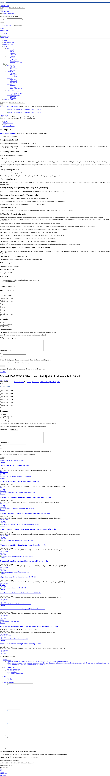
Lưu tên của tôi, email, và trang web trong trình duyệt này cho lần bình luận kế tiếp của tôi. (26, 360)
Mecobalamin (35, 382)
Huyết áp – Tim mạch (16, 62)
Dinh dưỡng (10, 71)
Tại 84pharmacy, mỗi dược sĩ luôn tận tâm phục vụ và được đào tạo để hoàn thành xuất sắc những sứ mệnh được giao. (39, 661)
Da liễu (12, 50)
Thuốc (8, 106)
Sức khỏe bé (13, 70)
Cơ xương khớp (14, 61)
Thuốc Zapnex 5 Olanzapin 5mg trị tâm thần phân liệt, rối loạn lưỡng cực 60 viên (29, 626)
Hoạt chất (13, 85)
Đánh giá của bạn (5, 338)
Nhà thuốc (13, 96)
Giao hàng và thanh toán (13, 670)
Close (1, 769)
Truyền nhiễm (14, 59)
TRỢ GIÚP (6, 676)
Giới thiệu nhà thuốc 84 (13, 669)
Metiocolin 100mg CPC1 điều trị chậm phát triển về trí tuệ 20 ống (23, 545)
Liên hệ (9, 678)
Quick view (3, 475)
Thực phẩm (13, 76)
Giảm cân (13, 79)
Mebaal (29, 382)
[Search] (1, 10)
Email (2, 356)
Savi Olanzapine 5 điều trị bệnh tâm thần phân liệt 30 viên (20, 593)
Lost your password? (5, 25)
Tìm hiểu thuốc (14, 91)
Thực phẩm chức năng (16, 93)
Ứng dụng (9, 679)
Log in (2, 22)
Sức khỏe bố (13, 67)
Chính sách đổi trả (12, 672)
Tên (1, 353)
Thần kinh (13, 54)
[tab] (56, 121)
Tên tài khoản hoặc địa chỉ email (9, 16)
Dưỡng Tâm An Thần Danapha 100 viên (14, 465)
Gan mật (12, 57)
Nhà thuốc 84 (7, 660)
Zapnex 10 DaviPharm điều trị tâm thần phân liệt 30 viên (20, 644)
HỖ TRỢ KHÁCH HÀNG (11, 667)
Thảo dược (13, 87)
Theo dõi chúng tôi (8, 682)
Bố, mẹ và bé (10, 65)
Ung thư (12, 53)
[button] (5, 635)
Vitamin (12, 73)
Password (3, 19)
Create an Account (9, 13)
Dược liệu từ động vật (16, 88)
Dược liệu (9, 84)
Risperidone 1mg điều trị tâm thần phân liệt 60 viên (18, 577)
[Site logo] (4, 6)
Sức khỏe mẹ (13, 68)
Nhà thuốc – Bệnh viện (13, 95)
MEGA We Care (44, 382)
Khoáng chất (13, 74)
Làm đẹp (9, 78)
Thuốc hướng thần (15, 106)
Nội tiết (12, 51)
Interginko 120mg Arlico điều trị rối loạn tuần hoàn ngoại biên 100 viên (25, 497)
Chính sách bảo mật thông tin (15, 673)
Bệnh (8, 48)
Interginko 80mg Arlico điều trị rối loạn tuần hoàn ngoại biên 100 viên (25, 513)
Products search (4, 7)
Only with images (7, 324)
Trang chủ (3, 106)
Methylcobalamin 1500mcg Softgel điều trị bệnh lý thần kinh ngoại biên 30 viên (28, 529)
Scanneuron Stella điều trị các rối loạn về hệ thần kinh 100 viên (22, 609)
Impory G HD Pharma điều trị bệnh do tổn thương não (19, 481)
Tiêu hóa (12, 56)
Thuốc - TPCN (11, 90)
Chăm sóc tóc (14, 82)
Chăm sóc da (13, 81)
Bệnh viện (13, 98)
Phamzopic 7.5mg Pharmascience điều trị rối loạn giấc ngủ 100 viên (24, 561)
